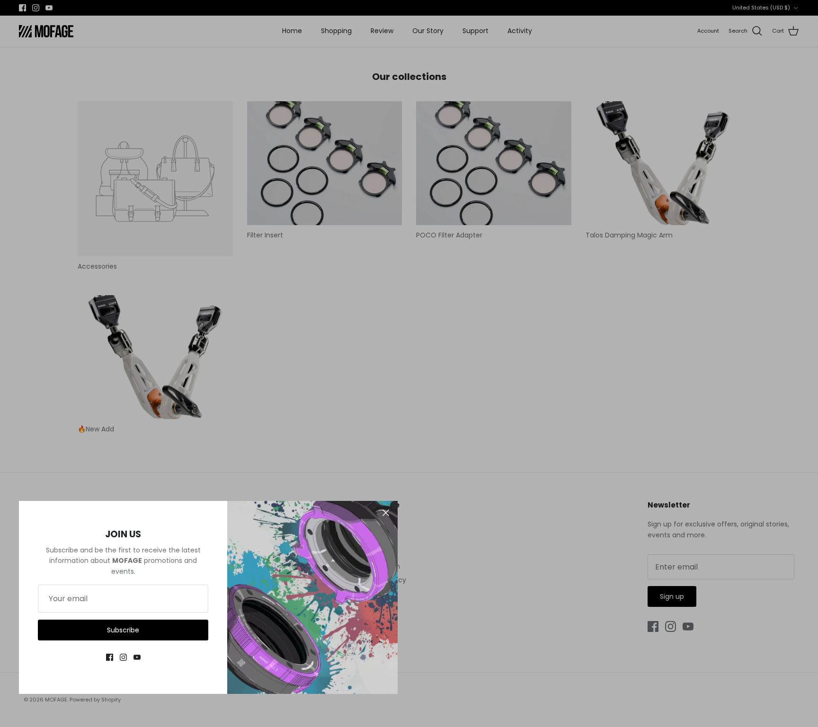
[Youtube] (137, 657)
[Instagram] (123, 657)
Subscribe (123, 630)
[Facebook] (109, 657)
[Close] (385, 512)
